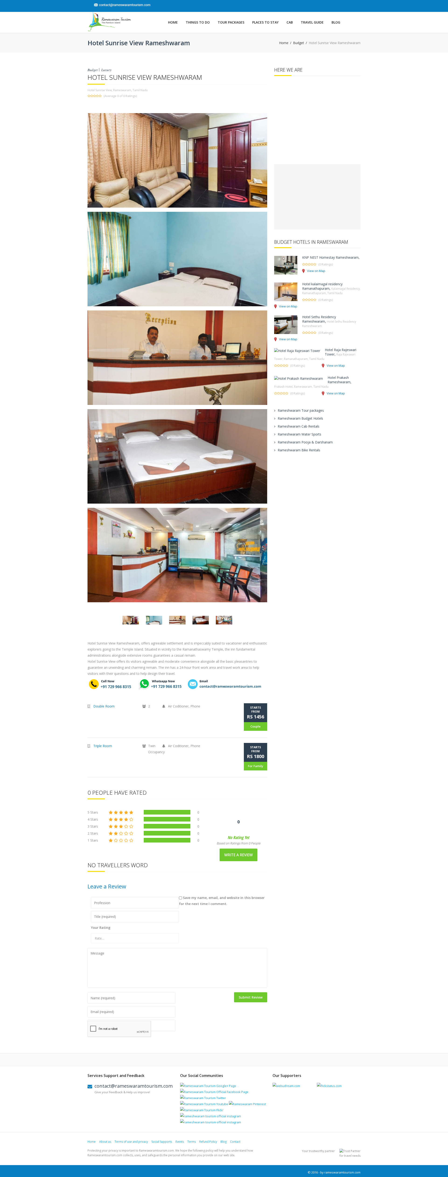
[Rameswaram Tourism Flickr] (201, 1110)
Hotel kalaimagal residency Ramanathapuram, (331, 288)
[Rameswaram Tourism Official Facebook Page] (214, 1092)
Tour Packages (231, 22)
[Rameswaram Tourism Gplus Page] (208, 1086)
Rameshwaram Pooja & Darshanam (305, 442)
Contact (235, 1142)
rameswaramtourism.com (342, 1172)
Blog (336, 22)
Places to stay (265, 22)
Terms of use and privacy (131, 1142)
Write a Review (238, 854)
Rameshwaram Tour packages (301, 410)
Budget (298, 43)
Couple (255, 726)
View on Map (316, 271)
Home (173, 22)
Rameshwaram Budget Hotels (300, 418)
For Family (255, 766)
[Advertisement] (317, 197)
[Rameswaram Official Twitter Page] (203, 1098)
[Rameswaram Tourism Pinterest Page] (247, 1104)
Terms (191, 1142)
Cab (290, 22)
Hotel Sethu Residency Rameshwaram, (329, 321)
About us (105, 1142)
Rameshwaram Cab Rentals (298, 426)
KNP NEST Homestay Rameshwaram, (331, 257)
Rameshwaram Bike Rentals (299, 450)
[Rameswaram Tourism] (109, 21)
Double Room (104, 706)
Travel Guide (312, 22)
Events (179, 1142)
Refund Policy (208, 1142)
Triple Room (102, 746)
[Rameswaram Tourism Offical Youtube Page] (204, 1104)
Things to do (198, 22)
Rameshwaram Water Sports (299, 434)
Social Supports (161, 1142)
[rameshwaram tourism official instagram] (210, 1116)
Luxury (106, 69)
